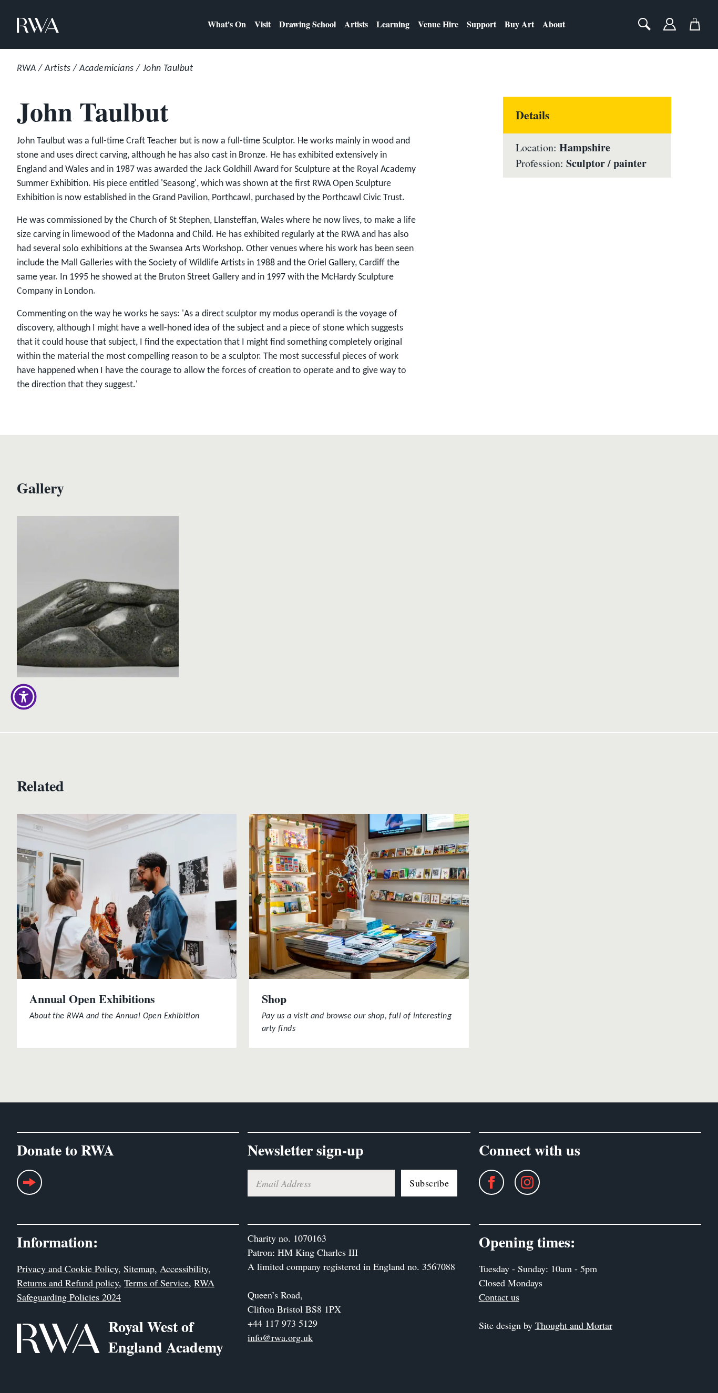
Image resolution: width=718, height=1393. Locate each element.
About (553, 24)
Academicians (106, 69)
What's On (227, 24)
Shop (274, 998)
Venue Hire (438, 24)
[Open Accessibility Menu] (24, 697)
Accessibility (184, 1268)
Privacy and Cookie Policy (67, 1268)
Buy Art (519, 24)
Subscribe (429, 1183)
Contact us (499, 1297)
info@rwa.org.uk (280, 1337)
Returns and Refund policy (68, 1282)
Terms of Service (156, 1282)
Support (481, 24)
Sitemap (139, 1268)
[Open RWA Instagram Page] (522, 1182)
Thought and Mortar (573, 1325)
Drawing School (307, 24)
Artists (356, 24)
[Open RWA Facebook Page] (486, 1182)
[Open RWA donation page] (29, 1186)
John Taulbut (168, 69)
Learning (392, 24)
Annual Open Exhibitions (92, 998)
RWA (26, 69)
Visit (262, 24)
